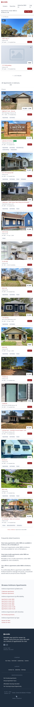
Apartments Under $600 (8, 599)
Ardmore (13, 529)
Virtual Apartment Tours (10, 680)
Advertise (17, 669)
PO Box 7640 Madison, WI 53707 (9, 648)
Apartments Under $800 (8, 603)
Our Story (7, 660)
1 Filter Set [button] (29, 11)
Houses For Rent (6, 620)
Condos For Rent (6, 622)
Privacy (29, 692)
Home (9, 529)
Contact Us (11, 669)
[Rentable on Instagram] (7, 645)
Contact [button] (29, 42)
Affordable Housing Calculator (12, 684)
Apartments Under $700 (8, 601)
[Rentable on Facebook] (5, 645)
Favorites (12, 6)
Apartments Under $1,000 (8, 607)
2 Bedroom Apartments (8, 591)
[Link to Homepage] (4, 2)
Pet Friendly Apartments (8, 614)
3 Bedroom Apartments (8, 593)
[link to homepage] (17, 634)
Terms (13, 692)
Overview (14, 660)
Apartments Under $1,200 (8, 609)
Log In (31, 6)
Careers (5, 6)
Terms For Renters (21, 692)
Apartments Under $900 (8, 605)
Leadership (20, 660)
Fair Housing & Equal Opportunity (12, 686)
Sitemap (23, 669)
